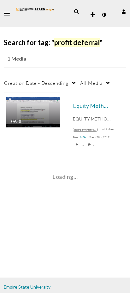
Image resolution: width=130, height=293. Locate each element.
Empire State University (27, 287)
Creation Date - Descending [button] (36, 83)
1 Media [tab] (17, 59)
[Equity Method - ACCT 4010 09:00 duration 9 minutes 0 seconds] (33, 111)
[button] (9, 13)
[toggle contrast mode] (104, 15)
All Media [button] (91, 83)
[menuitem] (76, 11)
